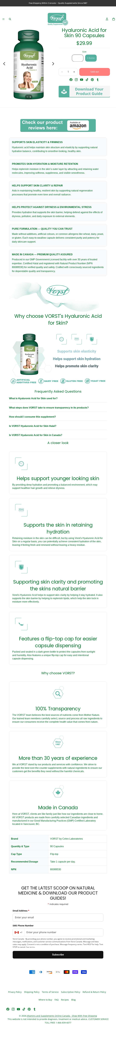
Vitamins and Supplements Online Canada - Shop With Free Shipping (62, 1015)
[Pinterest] (92, 79)
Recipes (65, 1000)
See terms (30, 947)
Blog (73, 1000)
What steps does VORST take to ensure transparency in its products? (49, 407)
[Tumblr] (97, 79)
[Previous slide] (3, 64)
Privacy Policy (15, 992)
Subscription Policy (70, 992)
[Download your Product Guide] (84, 91)
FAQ (57, 1000)
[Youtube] (81, 79)
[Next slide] (54, 64)
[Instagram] (76, 79)
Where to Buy (45, 1000)
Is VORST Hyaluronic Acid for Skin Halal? (32, 426)
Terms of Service (50, 992)
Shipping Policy (31, 992)
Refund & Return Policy (94, 992)
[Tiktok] (87, 79)
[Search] (10, 19)
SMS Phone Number (23, 925)
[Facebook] (71, 79)
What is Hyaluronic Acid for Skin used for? (33, 398)
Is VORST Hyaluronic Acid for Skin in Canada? (35, 435)
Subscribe (58, 954)
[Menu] (3, 19)
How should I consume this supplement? (32, 416)
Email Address (21, 910)
